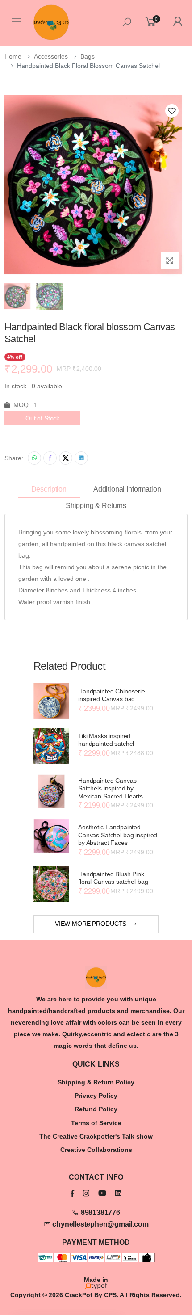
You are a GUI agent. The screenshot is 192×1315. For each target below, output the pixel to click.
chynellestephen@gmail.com (100, 1224)
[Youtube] (102, 1193)
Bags (87, 56)
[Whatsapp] (34, 458)
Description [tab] (49, 489)
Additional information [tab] (127, 489)
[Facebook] (50, 458)
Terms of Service (96, 1122)
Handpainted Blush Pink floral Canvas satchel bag (113, 878)
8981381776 (99, 1212)
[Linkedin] (81, 458)
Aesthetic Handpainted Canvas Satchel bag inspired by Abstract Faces (117, 834)
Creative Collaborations (96, 1149)
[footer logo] (96, 977)
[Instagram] (86, 1193)
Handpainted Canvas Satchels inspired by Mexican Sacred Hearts (110, 788)
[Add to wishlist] (172, 111)
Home (12, 56)
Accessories (51, 56)
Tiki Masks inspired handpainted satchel (106, 740)
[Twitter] (65, 458)
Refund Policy (96, 1109)
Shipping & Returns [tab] (96, 505)
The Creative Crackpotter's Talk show (96, 1136)
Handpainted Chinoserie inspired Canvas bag (111, 695)
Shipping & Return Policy (96, 1082)
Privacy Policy (96, 1095)
